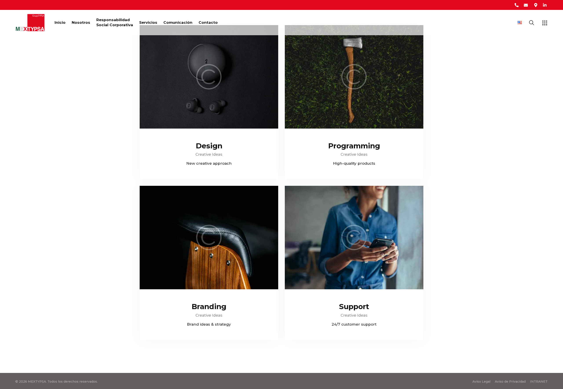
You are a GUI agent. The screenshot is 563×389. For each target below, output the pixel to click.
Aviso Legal (481, 381)
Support (354, 306)
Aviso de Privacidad (510, 381)
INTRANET (539, 381)
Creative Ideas (209, 154)
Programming (354, 145)
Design (209, 145)
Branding (209, 306)
